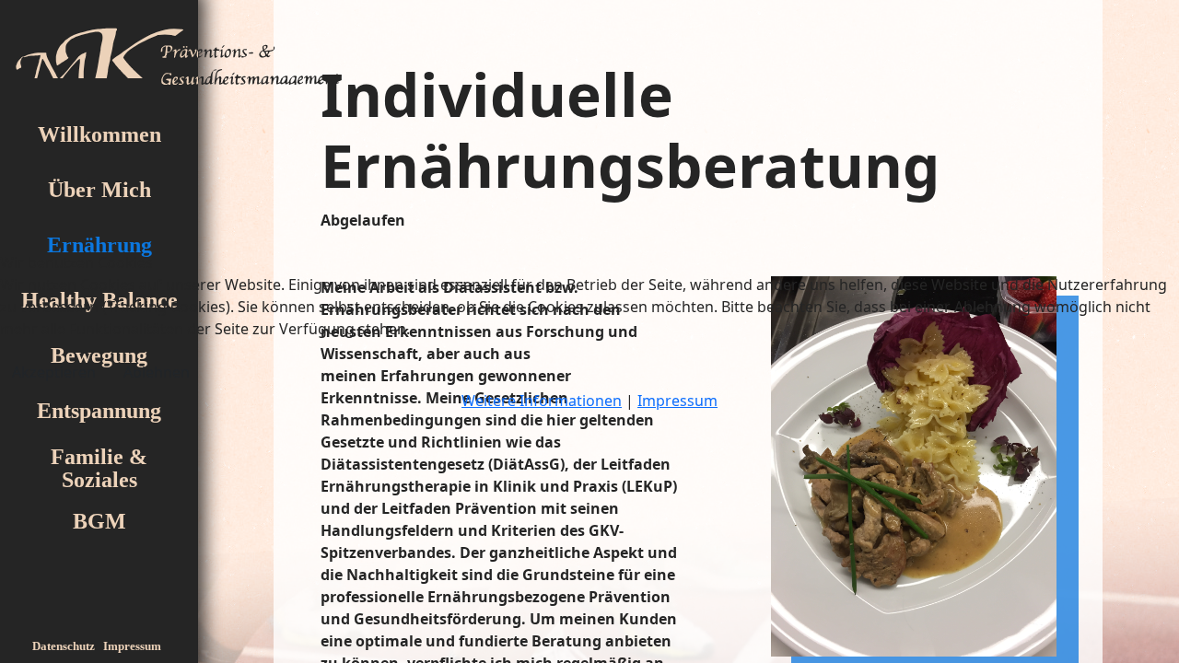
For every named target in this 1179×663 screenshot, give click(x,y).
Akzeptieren (54, 372)
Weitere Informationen (541, 400)
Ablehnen (156, 372)
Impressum (677, 400)
